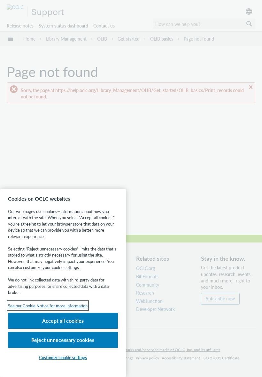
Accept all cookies (63, 320)
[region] (63, 283)
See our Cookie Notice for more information (48, 306)
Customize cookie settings (63, 357)
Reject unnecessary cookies (62, 339)
